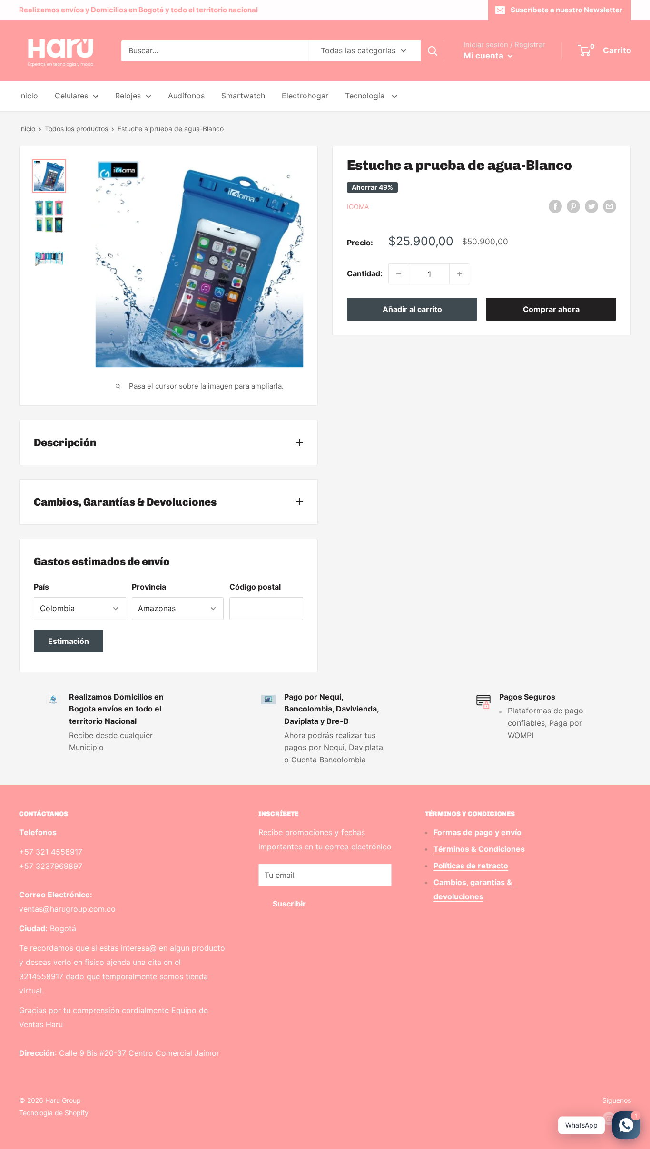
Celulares (71, 95)
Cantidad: (365, 273)
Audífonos (186, 95)
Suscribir (289, 903)
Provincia (149, 587)
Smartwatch (243, 95)
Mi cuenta (484, 55)
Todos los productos (76, 129)
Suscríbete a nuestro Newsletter (566, 9)
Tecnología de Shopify (54, 1113)
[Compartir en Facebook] (555, 206)
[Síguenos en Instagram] (609, 1118)
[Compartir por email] (609, 206)
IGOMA (358, 207)
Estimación (68, 641)
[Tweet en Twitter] (591, 206)
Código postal (255, 587)
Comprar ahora (551, 309)
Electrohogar (305, 95)
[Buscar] (432, 50)
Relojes (128, 95)
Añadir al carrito (412, 309)
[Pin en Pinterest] (573, 206)
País (41, 587)
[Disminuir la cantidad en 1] (399, 274)
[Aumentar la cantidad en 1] (460, 274)
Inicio (28, 95)
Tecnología (366, 95)
